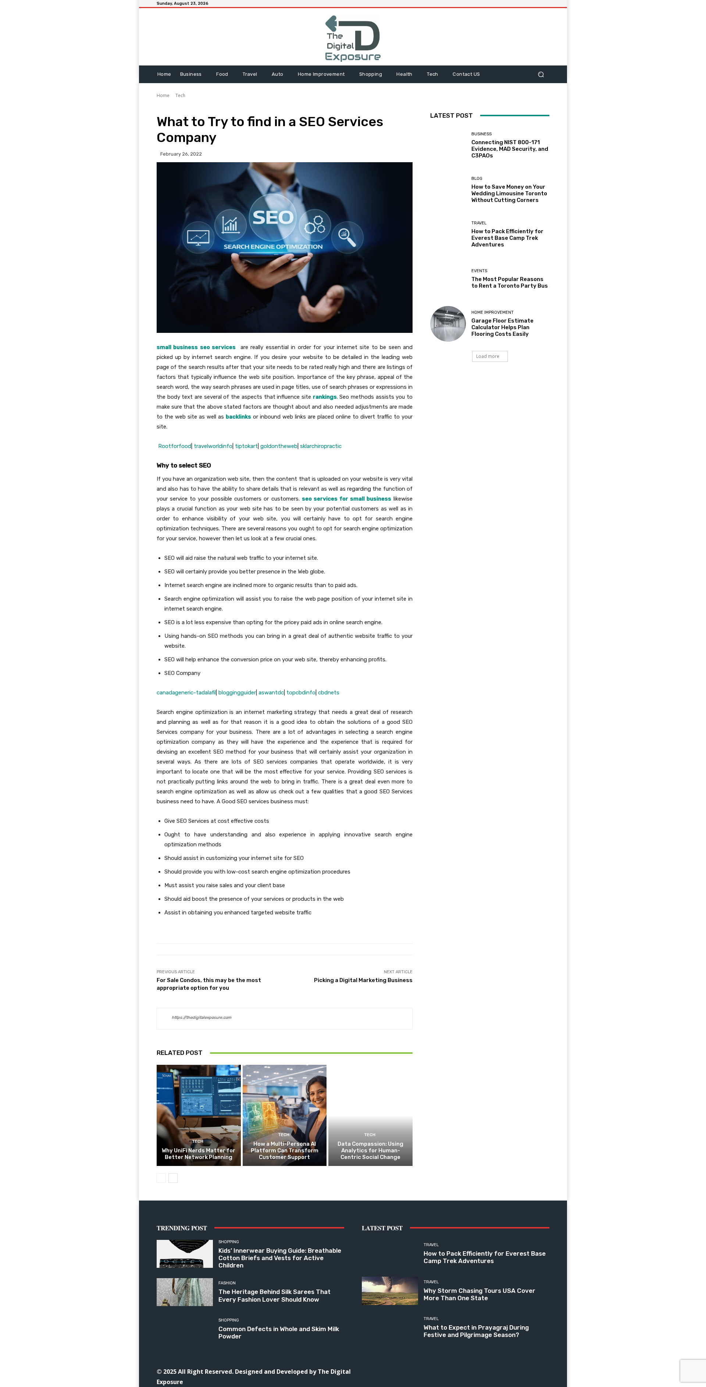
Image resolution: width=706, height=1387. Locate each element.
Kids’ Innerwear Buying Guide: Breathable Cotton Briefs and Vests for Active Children (279, 1258)
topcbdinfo (300, 692)
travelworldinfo (213, 446)
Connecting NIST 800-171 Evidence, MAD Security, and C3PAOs (509, 149)
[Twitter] (489, 1371)
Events (479, 271)
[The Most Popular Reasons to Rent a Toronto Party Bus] (448, 279)
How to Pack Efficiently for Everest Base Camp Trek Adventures (507, 238)
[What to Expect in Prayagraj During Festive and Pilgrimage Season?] (390, 1328)
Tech (180, 95)
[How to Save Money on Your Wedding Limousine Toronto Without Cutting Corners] (448, 190)
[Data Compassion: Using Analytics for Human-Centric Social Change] (370, 1115)
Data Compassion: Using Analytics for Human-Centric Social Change (370, 1150)
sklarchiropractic (321, 446)
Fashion (227, 1283)
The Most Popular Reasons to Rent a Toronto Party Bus (509, 282)
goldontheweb (278, 446)
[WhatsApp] (505, 1371)
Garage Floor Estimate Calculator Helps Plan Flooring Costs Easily (502, 327)
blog (476, 179)
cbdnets (328, 692)
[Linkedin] (456, 1371)
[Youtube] (522, 1371)
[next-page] (173, 1178)
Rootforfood (174, 446)
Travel (478, 223)
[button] (540, 74)
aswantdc (271, 692)
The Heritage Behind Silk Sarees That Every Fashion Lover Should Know (274, 1295)
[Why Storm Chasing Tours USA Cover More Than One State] (390, 1291)
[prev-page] (161, 1178)
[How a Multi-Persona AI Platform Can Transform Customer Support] (285, 1115)
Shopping (228, 1242)
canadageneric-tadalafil (186, 692)
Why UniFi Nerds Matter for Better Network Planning (198, 1153)
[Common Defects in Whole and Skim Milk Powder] (185, 1329)
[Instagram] (439, 1371)
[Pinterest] (472, 1371)
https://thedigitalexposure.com (201, 1018)
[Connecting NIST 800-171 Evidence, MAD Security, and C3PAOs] (448, 145)
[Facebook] (423, 1371)
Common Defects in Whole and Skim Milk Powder (278, 1332)
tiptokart (246, 446)
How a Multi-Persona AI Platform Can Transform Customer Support (284, 1150)
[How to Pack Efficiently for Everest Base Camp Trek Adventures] (448, 234)
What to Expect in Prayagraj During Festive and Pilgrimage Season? (476, 1331)
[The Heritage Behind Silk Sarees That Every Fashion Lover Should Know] (185, 1292)
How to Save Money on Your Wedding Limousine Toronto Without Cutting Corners (509, 193)
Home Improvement (492, 312)
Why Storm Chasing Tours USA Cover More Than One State (479, 1294)
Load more (487, 356)
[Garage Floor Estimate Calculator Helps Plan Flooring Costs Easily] (448, 324)
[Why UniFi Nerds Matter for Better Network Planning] (199, 1115)
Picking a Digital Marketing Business (363, 980)
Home (163, 95)
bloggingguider (237, 692)
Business (481, 134)
